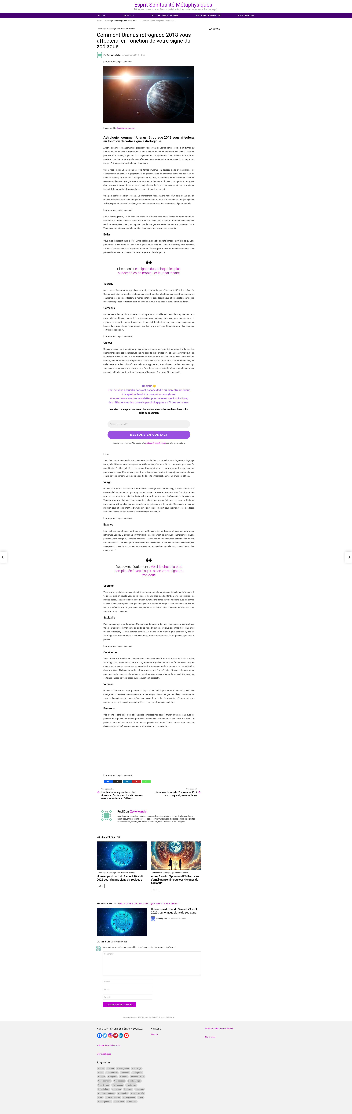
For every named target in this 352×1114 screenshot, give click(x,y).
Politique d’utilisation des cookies (219, 1028)
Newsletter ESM (245, 15)
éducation (132, 1101)
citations (125, 1073)
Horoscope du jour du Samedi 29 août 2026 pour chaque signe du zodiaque (120, 878)
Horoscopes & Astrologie (208, 15)
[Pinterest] (136, 781)
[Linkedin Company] (121, 1035)
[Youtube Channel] (126, 1035)
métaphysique (135, 1081)
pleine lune (132, 1085)
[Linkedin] (127, 781)
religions (129, 1089)
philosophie (118, 1085)
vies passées (130, 1097)
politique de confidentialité (155, 443)
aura (101, 1073)
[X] (117, 781)
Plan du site (210, 1037)
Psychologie (104, 1089)
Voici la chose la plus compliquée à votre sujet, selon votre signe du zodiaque (149, 571)
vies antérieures (114, 1097)
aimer (102, 1068)
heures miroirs (105, 1081)
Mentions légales (104, 1054)
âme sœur (120, 1101)
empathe (113, 1077)
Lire (101, 886)
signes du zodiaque (107, 1093)
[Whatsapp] (146, 781)
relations (117, 1089)
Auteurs (154, 1034)
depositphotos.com (125, 128)
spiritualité (123, 1093)
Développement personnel (164, 15)
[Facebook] (108, 781)
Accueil (102, 15)
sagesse (140, 1089)
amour (111, 1068)
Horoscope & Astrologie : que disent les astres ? (116, 873)
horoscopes (120, 1081)
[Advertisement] (148, 750)
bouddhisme (113, 1073)
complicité (138, 1073)
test (101, 1097)
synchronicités (138, 1093)
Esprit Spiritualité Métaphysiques (173, 5)
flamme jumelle (138, 1077)
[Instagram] (110, 1035)
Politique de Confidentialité (108, 1045)
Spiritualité (128, 15)
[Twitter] (104, 1035)
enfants (124, 1077)
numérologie (104, 1085)
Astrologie (137, 1068)
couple (102, 1077)
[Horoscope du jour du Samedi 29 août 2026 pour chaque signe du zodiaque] (122, 855)
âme (141, 1097)
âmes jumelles (105, 1101)
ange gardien (124, 1068)
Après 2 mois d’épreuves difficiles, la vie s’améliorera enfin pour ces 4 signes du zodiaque (175, 880)
